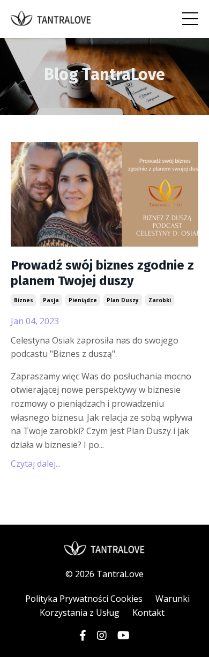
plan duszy (123, 300)
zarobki (159, 300)
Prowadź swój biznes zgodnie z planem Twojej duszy (102, 273)
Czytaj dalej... (36, 463)
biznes (23, 300)
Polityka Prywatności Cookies (84, 598)
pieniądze (83, 300)
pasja (51, 300)
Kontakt (148, 612)
